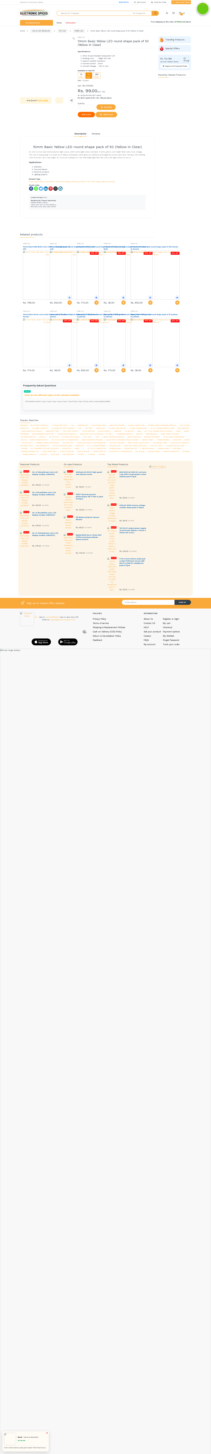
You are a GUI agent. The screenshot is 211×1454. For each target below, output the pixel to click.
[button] (32, 28)
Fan (97, 437)
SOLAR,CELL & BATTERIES (15, 67)
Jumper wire (163, 448)
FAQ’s (146, 640)
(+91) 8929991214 (53, 617)
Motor (139, 434)
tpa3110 (80, 454)
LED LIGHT (87, 437)
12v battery (68, 443)
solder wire (154, 451)
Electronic (75, 182)
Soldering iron (99, 425)
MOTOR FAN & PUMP (12, 78)
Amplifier (100, 428)
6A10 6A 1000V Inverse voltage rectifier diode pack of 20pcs (132, 506)
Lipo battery (156, 446)
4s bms (102, 454)
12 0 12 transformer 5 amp (162, 428)
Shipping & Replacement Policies (109, 627)
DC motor (129, 431)
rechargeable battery (43, 434)
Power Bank (115, 448)
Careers (147, 636)
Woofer (117, 431)
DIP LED (62, 31)
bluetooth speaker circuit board (122, 440)
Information (71, 23)
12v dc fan (53, 437)
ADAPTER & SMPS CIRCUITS (15, 58)
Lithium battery (59, 425)
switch (42, 437)
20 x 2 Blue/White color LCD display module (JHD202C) (44, 514)
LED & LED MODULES (13, 62)
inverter (79, 446)
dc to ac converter (96, 448)
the (72, 425)
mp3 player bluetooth (138, 443)
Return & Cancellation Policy (107, 636)
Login (188, 43)
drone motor (130, 448)
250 (96, 75)
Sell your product (152, 631)
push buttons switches (135, 446)
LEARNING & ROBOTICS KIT (15, 28)
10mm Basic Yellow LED (38, 182)
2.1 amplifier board (117, 428)
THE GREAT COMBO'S (13, 24)
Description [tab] (80, 133)
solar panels (104, 431)
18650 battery (52, 431)
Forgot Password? (201, 36)
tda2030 (43, 454)
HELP (146, 627)
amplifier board (117, 425)
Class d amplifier (136, 425)
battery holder (117, 443)
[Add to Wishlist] (59, 100)
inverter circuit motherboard (91, 443)
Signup (197, 48)
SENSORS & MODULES (13, 48)
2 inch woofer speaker (113, 437)
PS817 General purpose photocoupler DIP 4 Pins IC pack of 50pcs (89, 496)
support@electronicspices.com (62, 620)
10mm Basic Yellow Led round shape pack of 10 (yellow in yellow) (154, 315)
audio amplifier (49, 451)
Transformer (163, 440)
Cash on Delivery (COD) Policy (107, 631)
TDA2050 (91, 454)
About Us (148, 619)
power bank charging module (162, 425)
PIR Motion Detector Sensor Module (87, 518)
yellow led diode (108, 182)
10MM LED (79, 31)
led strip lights (70, 431)
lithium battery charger (63, 428)
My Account (141, 2)
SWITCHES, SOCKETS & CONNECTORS (13, 38)
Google (198, 60)
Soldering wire (160, 443)
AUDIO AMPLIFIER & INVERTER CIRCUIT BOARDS (16, 53)
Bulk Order (86, 114)
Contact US (149, 623)
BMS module (151, 434)
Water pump (147, 440)
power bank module (66, 434)
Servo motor (99, 451)
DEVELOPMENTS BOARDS (14, 43)
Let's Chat (43, 100)
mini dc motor (134, 437)
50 (89, 75)
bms (139, 431)
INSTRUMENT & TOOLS (13, 86)
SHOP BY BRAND (10, 16)
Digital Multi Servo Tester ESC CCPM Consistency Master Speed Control (89, 537)
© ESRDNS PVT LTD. (18, 1453)
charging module (125, 434)
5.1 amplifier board (70, 437)
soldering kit (42, 446)
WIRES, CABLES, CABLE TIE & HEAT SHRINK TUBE (16, 72)
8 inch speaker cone (62, 446)
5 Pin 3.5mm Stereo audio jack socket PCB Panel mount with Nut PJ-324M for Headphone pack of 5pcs (132, 562)
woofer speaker (152, 437)
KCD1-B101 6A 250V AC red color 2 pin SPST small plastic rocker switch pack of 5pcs (132, 474)
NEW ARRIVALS (10, 20)
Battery (89, 428)
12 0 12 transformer (96, 446)
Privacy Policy (99, 619)
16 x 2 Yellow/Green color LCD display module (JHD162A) (45, 473)
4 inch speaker (67, 451)
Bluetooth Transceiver (120, 451)
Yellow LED (54, 182)
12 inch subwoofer (138, 428)
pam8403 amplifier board (47, 443)
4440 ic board (83, 451)
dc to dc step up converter (65, 440)
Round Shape (65, 182)
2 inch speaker (147, 448)
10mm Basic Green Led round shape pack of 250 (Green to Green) (154, 248)
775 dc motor (88, 431)
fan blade (140, 451)
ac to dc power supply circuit (158, 431)
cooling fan (115, 446)
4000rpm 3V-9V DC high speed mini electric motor (89, 473)
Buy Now (108, 107)
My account (149, 644)
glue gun (55, 454)
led (79, 428)
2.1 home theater (39, 428)
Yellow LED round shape (90, 182)
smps (77, 448)
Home (59, 23)
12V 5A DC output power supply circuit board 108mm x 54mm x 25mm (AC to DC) (132, 530)
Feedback (97, 640)
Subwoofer (83, 425)
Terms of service (101, 623)
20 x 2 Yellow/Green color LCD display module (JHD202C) (45, 534)
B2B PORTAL (124, 2)
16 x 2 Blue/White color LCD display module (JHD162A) (44, 493)
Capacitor (66, 448)
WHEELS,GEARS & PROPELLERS (17, 82)
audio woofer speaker (92, 440)
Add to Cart (108, 114)
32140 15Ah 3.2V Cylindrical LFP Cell (96, 434)
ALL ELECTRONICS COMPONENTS (18, 33)
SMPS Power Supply (39, 440)
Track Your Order (159, 2)
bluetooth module (39, 425)
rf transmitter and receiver (44, 448)
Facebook (179, 60)
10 (81, 75)
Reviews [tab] (96, 133)
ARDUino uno (68, 454)
